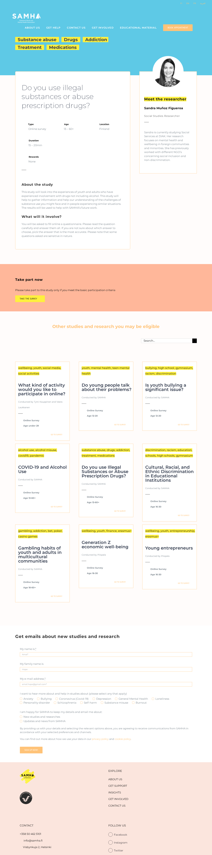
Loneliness (162, 698)
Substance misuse (116, 702)
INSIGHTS (114, 792)
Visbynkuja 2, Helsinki (37, 847)
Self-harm (90, 702)
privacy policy (100, 739)
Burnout (141, 702)
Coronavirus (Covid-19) (74, 698)
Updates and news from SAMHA (44, 721)
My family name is (31, 663)
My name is (28, 649)
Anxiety (28, 698)
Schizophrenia (66, 702)
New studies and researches (41, 716)
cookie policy (123, 739)
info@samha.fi (33, 840)
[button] (200, 27)
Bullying (46, 698)
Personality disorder (36, 702)
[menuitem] (115, 779)
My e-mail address (33, 678)
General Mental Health (133, 698)
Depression (103, 698)
